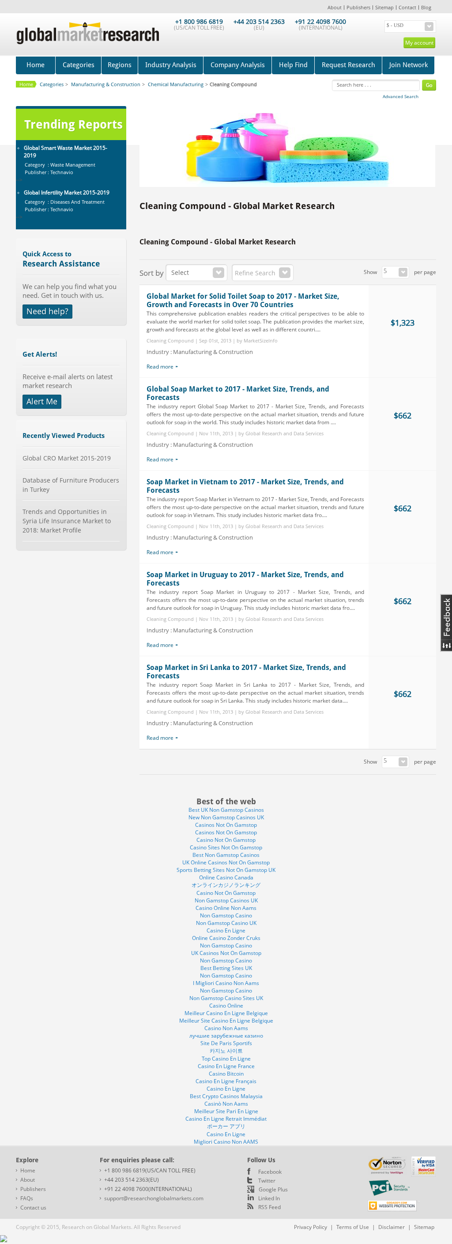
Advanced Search (400, 96)
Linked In (269, 1198)
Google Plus (273, 1189)
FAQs (26, 1198)
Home (35, 65)
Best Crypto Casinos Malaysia (226, 1096)
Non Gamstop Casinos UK (226, 900)
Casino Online (226, 1005)
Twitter (266, 1180)
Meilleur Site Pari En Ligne (226, 1111)
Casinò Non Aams (226, 1103)
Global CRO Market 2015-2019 (67, 458)
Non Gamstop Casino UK (226, 923)
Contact (407, 7)
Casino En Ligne (226, 930)
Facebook (270, 1172)
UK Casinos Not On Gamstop (226, 953)
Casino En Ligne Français (226, 1081)
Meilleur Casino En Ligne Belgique (226, 1013)
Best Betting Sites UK (226, 968)
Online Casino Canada (226, 877)
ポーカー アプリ (226, 1126)
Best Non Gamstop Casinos (226, 855)
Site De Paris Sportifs (226, 1043)
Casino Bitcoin (226, 1073)
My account (419, 42)
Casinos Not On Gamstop (226, 825)
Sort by (151, 273)
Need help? (47, 311)
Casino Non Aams (226, 1028)
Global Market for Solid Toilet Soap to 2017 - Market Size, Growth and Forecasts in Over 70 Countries (243, 300)
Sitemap (384, 7)
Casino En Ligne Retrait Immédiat (226, 1118)
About (335, 7)
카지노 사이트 (226, 1050)
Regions (120, 65)
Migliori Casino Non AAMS (226, 1141)
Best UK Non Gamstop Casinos (226, 810)
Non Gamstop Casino (226, 915)
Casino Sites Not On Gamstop (226, 847)
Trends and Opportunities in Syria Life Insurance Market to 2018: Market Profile (67, 520)
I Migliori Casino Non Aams (226, 983)
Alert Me (41, 401)
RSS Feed (269, 1207)
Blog (426, 7)
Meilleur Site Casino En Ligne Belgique (226, 1020)
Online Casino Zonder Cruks (226, 938)
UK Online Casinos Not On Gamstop (226, 862)
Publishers (358, 7)
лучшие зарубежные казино (226, 1035)
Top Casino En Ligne (226, 1058)
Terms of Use (352, 1227)
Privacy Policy (310, 1227)
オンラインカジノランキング (226, 885)
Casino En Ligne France (226, 1066)
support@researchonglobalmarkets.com (153, 1198)
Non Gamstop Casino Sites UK (226, 998)
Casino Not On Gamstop (226, 840)
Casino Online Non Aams (226, 908)
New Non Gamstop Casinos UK (226, 817)
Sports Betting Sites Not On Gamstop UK (226, 870)
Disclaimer (391, 1227)
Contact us (33, 1207)
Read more (160, 366)
